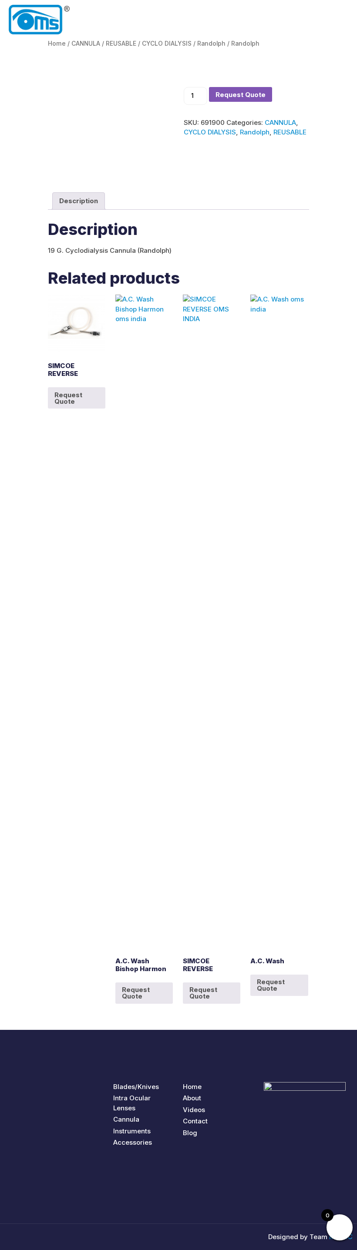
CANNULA (85, 43)
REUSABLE (121, 43)
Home (57, 43)
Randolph (211, 43)
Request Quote (241, 94)
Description (78, 201)
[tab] (78, 201)
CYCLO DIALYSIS (167, 43)
